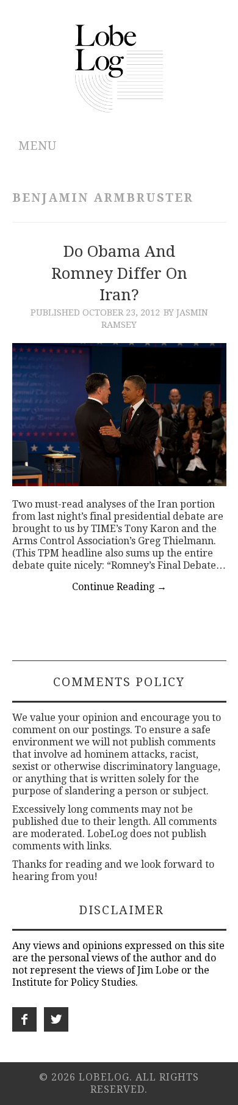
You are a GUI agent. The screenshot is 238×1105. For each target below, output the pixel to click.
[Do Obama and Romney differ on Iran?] (119, 414)
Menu (37, 146)
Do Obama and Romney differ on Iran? (119, 273)
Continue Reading (119, 587)
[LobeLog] (119, 67)
